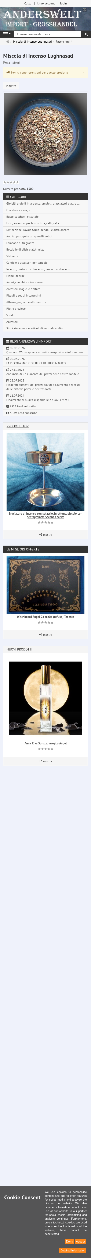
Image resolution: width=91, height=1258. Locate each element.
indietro (11, 86)
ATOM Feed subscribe (23, 413)
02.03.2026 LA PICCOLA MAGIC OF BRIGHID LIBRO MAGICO (36, 361)
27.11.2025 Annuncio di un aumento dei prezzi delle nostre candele (42, 372)
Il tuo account (46, 3)
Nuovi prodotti (19, 649)
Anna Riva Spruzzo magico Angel (46, 743)
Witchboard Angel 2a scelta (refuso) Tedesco (45, 617)
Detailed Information (73, 1250)
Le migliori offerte (23, 549)
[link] (11, 183)
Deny (69, 1241)
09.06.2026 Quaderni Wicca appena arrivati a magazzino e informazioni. (45, 350)
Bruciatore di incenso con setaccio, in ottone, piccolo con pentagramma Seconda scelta (45, 515)
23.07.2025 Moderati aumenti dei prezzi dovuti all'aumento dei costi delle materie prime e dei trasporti (43, 385)
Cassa (28, 3)
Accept (80, 1241)
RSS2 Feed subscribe (22, 406)
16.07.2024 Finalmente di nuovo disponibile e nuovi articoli (37, 398)
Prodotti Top (18, 426)
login (63, 3)
